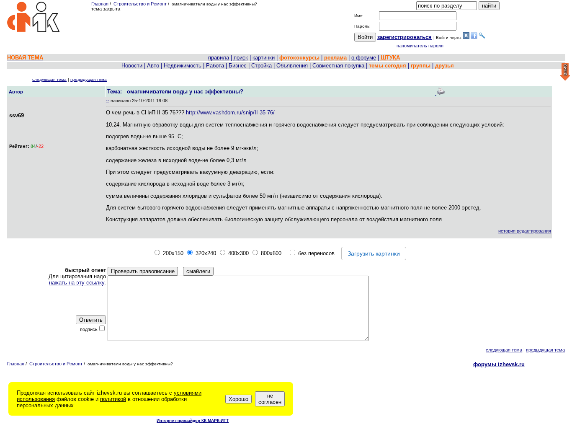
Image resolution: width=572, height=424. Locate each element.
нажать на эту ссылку (76, 282)
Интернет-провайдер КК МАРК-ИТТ (193, 420)
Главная (99, 3)
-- (107, 100)
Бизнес (238, 65)
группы (420, 65)
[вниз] (565, 72)
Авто (153, 65)
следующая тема (49, 79)
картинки (264, 57)
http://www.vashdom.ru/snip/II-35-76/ (230, 112)
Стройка (261, 65)
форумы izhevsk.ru (499, 364)
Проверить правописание (143, 271)
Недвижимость (182, 65)
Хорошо (238, 399)
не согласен (269, 399)
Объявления (292, 65)
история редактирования (524, 230)
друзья (444, 65)
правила (218, 57)
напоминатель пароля (420, 45)
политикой (113, 399)
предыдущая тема (88, 79)
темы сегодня (387, 65)
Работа (215, 65)
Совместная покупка (338, 65)
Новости (131, 65)
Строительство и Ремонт (140, 3)
